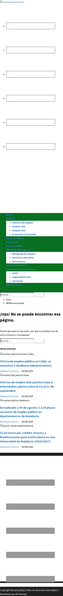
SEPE (15, 273)
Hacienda (17, 280)
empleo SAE (18, 226)
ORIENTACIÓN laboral (18, 249)
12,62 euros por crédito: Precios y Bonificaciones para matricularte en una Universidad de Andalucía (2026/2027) (27, 437)
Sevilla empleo (14, 284)
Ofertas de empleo (22, 222)
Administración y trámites (20, 269)
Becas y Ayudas (14, 245)
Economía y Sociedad (24, 234)
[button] (1, 290)
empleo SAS (18, 230)
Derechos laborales (23, 257)
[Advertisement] (31, 181)
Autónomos (18, 261)
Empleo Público (15, 238)
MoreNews (5, 594)
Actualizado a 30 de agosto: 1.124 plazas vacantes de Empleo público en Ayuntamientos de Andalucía (27, 412)
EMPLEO (10, 218)
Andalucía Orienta (9, 371)
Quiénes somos (8, 450)
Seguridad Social (21, 276)
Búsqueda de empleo (23, 253)
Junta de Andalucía (16, 265)
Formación (12, 242)
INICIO (9, 214)
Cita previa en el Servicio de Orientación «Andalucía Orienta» (31, 584)
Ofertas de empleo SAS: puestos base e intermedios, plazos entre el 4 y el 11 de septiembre (27, 386)
